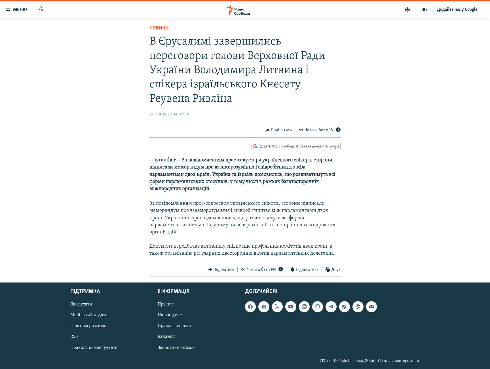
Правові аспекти (174, 326)
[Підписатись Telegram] (331, 306)
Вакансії (166, 337)
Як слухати (81, 304)
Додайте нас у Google (457, 9)
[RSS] (344, 306)
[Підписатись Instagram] (304, 306)
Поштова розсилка (89, 326)
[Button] (278, 130)
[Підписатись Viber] (317, 306)
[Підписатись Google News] (263, 306)
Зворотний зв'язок (176, 347)
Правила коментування (94, 347)
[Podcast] (357, 306)
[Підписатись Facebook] (250, 306)
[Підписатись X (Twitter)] (277, 306)
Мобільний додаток (90, 315)
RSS (74, 337)
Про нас (166, 304)
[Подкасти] (407, 10)
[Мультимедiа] (425, 10)
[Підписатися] (371, 306)
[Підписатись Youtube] (290, 306)
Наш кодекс (170, 315)
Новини (159, 28)
